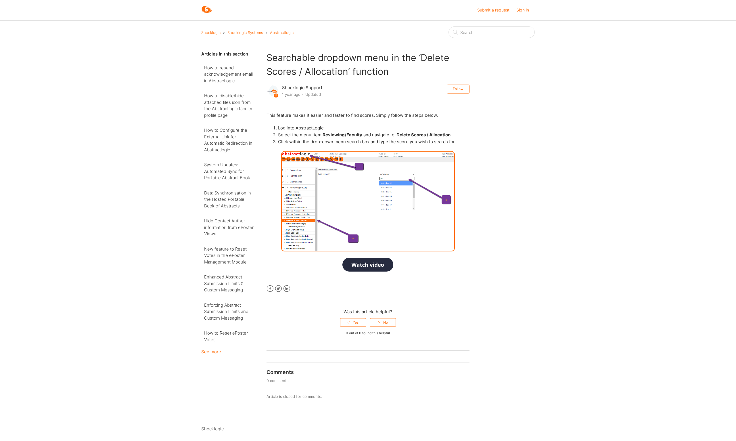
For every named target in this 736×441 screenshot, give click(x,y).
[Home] (206, 13)
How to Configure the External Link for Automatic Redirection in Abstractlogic (228, 139)
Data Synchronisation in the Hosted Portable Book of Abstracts (227, 199)
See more (211, 351)
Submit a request (493, 9)
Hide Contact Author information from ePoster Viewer (229, 227)
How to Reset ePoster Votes (226, 336)
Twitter (278, 288)
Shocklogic (211, 32)
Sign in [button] (522, 9)
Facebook (270, 288)
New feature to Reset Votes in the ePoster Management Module (225, 255)
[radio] (353, 322)
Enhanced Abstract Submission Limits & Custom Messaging (224, 283)
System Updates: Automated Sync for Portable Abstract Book (227, 171)
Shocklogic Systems (245, 32)
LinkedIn (286, 288)
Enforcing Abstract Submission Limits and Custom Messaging (226, 311)
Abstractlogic (282, 32)
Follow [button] (458, 89)
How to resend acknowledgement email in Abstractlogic (228, 74)
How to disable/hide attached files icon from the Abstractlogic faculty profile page (228, 105)
